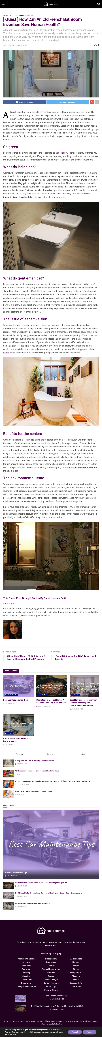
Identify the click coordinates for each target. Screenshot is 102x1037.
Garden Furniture (51, 983)
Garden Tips (51, 986)
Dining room (51, 959)
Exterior (51, 966)
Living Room (75, 973)
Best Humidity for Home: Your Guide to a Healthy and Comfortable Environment (83, 703)
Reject (89, 1032)
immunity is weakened (14, 197)
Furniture (51, 973)
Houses (75, 962)
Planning (76, 976)
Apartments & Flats (26, 959)
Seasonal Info (76, 983)
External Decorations (51, 969)
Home (5, 15)
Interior (21, 15)
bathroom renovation (79, 467)
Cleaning (26, 976)
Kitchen (76, 969)
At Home (13, 15)
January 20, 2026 (77, 709)
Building (26, 973)
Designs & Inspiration (26, 986)
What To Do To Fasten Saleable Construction (33, 791)
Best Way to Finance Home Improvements (32, 903)
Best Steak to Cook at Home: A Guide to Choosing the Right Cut (41, 883)
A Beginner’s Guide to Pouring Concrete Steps (34, 761)
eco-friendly (61, 153)
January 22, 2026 (10, 703)
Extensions (51, 962)
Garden (51, 976)
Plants (76, 979)
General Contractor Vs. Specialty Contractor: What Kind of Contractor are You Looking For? (53, 781)
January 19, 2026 (10, 745)
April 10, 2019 (21, 45)
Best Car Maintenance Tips (15, 700)
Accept (75, 1032)
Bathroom (30, 15)
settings (13, 1034)
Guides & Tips (11, 695)
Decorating (26, 983)
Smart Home (75, 986)
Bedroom (26, 969)
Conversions (26, 979)
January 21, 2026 (44, 706)
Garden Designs (51, 979)
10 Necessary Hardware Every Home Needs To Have (37, 771)
